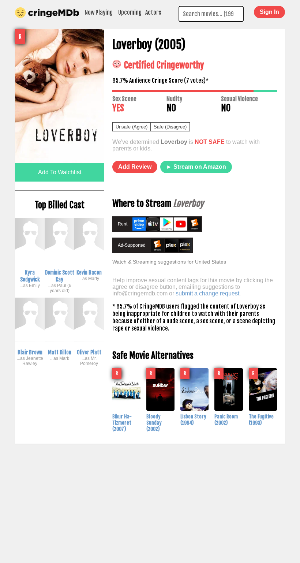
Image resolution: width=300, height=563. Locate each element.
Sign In (269, 12)
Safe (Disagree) (170, 127)
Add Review (134, 167)
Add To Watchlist (59, 172)
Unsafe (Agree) (131, 127)
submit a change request (207, 293)
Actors (153, 12)
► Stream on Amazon (196, 167)
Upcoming (130, 12)
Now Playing (99, 12)
